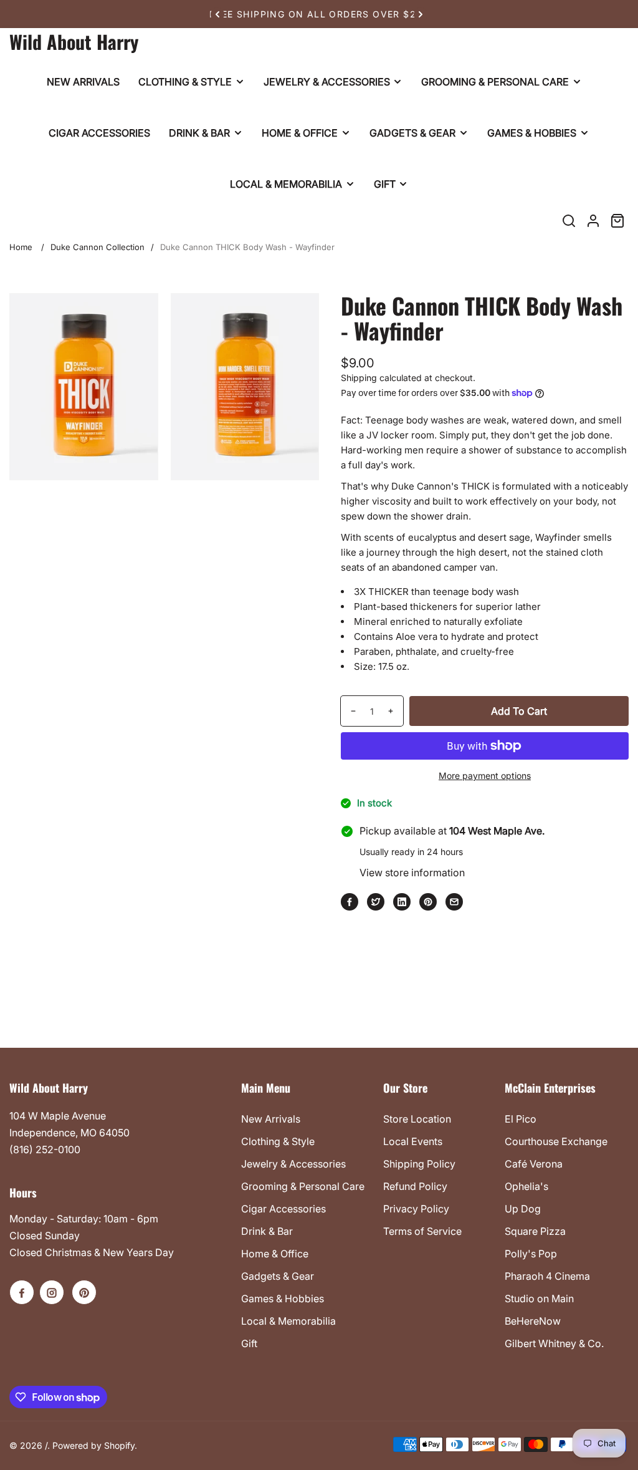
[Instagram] (51, 1292)
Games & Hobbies (282, 1298)
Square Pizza (535, 1231)
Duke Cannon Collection (97, 247)
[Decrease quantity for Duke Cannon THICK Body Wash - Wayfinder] (348, 711)
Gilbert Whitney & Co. (554, 1343)
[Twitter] (375, 902)
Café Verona (534, 1164)
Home (20, 247)
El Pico (520, 1119)
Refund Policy (415, 1186)
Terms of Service (422, 1231)
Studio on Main (539, 1298)
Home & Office (274, 1253)
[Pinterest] (428, 902)
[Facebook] (349, 902)
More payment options (485, 775)
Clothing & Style (278, 1141)
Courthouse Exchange (556, 1141)
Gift (249, 1343)
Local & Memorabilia (288, 1321)
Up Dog (523, 1208)
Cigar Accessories (283, 1208)
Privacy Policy (416, 1208)
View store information (412, 872)
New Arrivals (270, 1119)
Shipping (359, 377)
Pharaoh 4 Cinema (547, 1276)
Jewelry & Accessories (293, 1164)
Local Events (412, 1141)
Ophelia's (526, 1186)
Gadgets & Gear (277, 1276)
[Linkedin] (402, 902)
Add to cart (519, 711)
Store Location (417, 1119)
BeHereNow (533, 1321)
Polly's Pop (531, 1253)
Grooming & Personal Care (302, 1186)
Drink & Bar (267, 1231)
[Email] (454, 902)
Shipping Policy (419, 1164)
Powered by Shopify (93, 1445)
